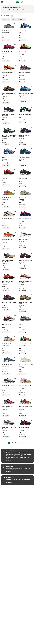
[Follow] (15, 23)
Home (3, 15)
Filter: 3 (5, 19)
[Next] (27, 443)
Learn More (19, 460)
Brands (8, 15)
